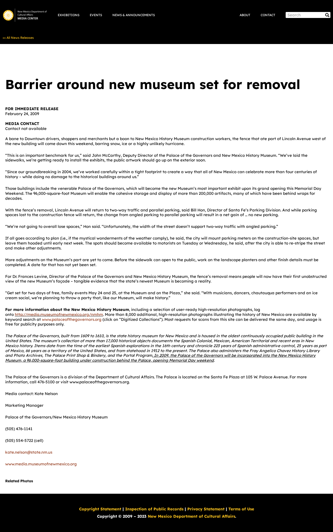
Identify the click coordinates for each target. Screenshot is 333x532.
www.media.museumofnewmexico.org (41, 463)
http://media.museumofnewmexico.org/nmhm (59, 314)
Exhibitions (68, 15)
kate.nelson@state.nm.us (28, 452)
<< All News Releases (18, 38)
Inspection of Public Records (154, 508)
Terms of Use (241, 508)
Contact (268, 15)
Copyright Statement (100, 508)
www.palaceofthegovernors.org (71, 319)
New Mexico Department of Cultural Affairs (191, 516)
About (245, 15)
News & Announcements (133, 15)
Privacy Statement (206, 508)
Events (96, 15)
